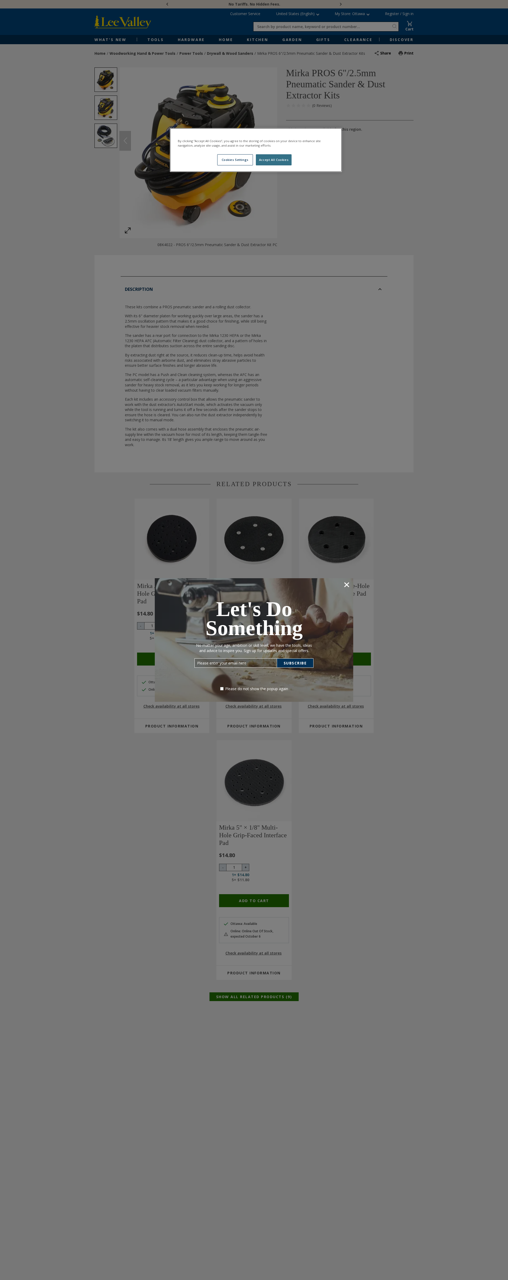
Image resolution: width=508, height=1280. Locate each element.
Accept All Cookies (273, 160)
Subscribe (295, 663)
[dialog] (254, 640)
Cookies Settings (235, 160)
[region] (256, 150)
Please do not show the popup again (256, 688)
